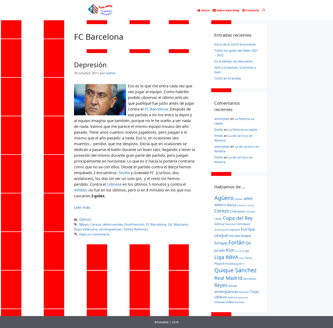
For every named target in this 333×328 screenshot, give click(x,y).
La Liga (238, 251)
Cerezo (95, 224)
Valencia (232, 297)
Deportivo (230, 224)
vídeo (230, 302)
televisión (244, 292)
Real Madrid (228, 277)
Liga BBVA (226, 257)
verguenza (243, 297)
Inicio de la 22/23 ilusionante (235, 44)
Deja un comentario (94, 234)
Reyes (220, 285)
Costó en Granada (227, 78)
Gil (170, 224)
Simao (232, 286)
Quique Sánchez (235, 270)
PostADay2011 (234, 264)
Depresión (90, 64)
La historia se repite (242, 129)
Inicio (204, 10)
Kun (230, 250)
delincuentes (113, 224)
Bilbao (84, 224)
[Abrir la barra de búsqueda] (264, 10)
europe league (240, 235)
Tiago (254, 291)
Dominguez (243, 224)
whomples (222, 119)
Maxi (241, 258)
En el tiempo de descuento (233, 61)
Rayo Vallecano (85, 229)
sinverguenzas (110, 229)
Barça (231, 204)
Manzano (181, 224)
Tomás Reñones (135, 229)
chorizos (250, 211)
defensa (219, 224)
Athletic (80, 190)
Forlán (236, 242)
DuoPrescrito (134, 224)
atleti (248, 198)
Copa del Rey (238, 218)
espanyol (234, 229)
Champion (237, 211)
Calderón (241, 205)
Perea (248, 258)
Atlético (220, 204)
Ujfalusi (220, 296)
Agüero (224, 198)
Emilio (218, 129)
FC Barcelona (156, 109)
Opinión (85, 219)
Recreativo (249, 279)
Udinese (114, 184)
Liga (246, 250)
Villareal (219, 302)
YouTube (239, 302)
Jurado (219, 250)
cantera (250, 205)
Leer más (82, 207)
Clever (218, 219)
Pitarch (219, 263)
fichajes (221, 243)
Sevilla (124, 172)
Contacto (252, 10)
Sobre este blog (227, 10)
